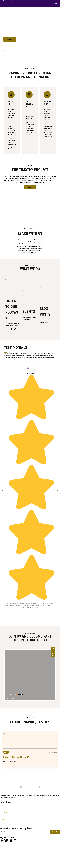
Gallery (3, 819)
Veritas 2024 (11, 694)
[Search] (53, 3)
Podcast (4, 816)
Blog (3, 809)
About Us (4, 805)
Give (3, 823)
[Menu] (56, 3)
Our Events (4, 812)
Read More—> (30, 256)
